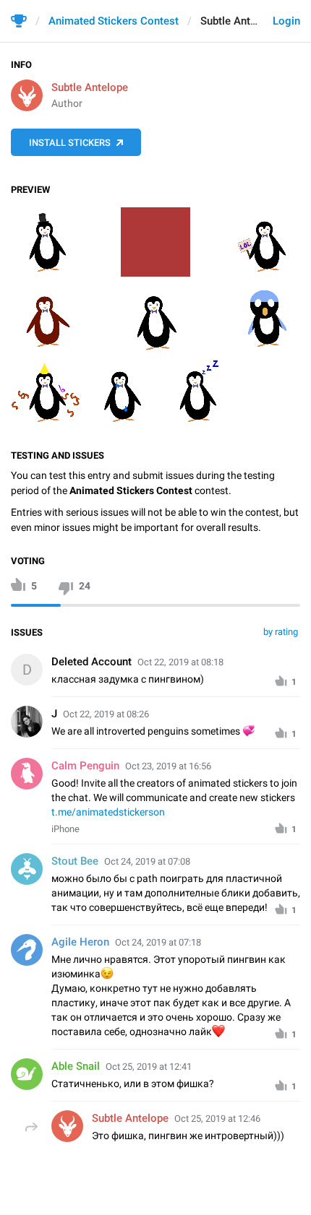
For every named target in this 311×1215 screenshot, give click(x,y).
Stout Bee (74, 861)
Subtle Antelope (89, 87)
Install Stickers (70, 142)
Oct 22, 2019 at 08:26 (106, 714)
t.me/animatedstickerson (108, 812)
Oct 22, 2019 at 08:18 (180, 662)
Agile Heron (80, 941)
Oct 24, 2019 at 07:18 (158, 942)
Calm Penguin (85, 765)
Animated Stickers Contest (113, 20)
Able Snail (75, 1066)
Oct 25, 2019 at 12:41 (149, 1066)
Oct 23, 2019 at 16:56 (168, 766)
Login (286, 20)
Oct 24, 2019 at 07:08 (147, 861)
